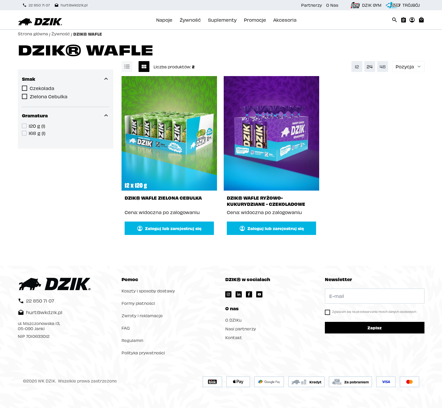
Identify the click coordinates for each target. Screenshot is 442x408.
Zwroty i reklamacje (142, 315)
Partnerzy (311, 5)
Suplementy (222, 19)
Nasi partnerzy (240, 328)
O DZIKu (233, 319)
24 (370, 66)
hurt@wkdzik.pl (74, 5)
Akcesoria (284, 19)
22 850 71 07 (39, 5)
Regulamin (132, 340)
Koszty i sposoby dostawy (148, 290)
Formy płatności (138, 303)
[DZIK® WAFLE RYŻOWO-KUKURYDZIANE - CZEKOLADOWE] (271, 133)
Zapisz (374, 327)
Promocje (255, 19)
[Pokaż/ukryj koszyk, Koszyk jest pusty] (421, 20)
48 (383, 66)
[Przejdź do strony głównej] (40, 22)
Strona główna (33, 34)
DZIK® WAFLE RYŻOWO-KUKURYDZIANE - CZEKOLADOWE (266, 201)
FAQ (126, 327)
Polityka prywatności (143, 352)
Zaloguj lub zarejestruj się (173, 228)
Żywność (190, 19)
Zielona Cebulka (48, 96)
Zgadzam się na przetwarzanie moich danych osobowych (374, 311)
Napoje (164, 19)
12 (357, 66)
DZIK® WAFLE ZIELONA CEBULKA (163, 198)
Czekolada (42, 88)
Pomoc (130, 279)
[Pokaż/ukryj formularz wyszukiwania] (394, 20)
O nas (232, 308)
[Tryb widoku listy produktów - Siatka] (144, 66)
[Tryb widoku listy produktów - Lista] (127, 66)
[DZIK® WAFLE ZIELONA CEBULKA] (169, 133)
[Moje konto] (412, 20)
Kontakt (233, 337)
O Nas (332, 5)
